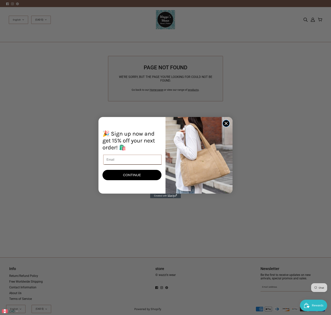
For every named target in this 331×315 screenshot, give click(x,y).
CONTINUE (132, 175)
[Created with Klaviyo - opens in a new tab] (165, 196)
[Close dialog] (226, 123)
